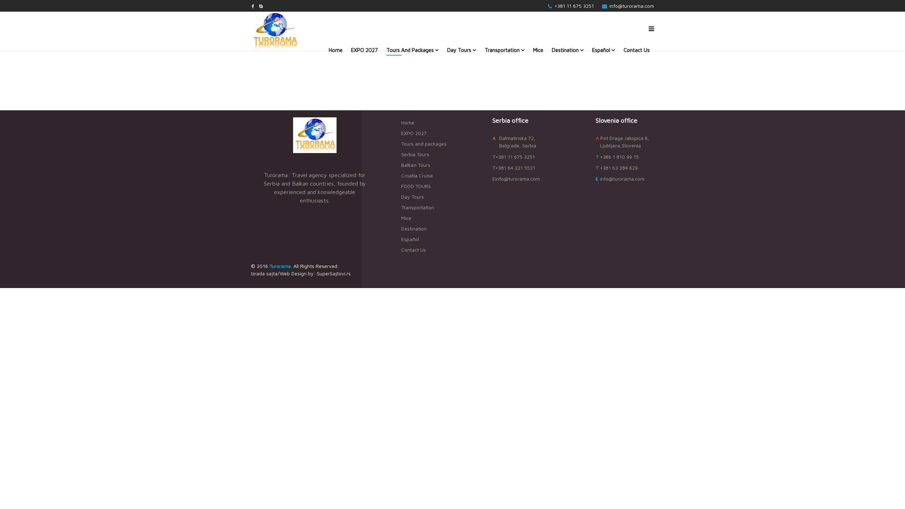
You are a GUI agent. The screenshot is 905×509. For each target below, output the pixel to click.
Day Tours (459, 50)
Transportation (502, 50)
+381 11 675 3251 (574, 6)
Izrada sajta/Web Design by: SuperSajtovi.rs (301, 273)
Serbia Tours (415, 154)
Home (336, 50)
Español (601, 50)
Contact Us (637, 50)
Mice (538, 50)
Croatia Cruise (417, 175)
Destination (565, 50)
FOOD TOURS (416, 186)
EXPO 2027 (364, 50)
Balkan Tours (415, 165)
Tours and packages (410, 50)
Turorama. (280, 266)
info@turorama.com (631, 6)
